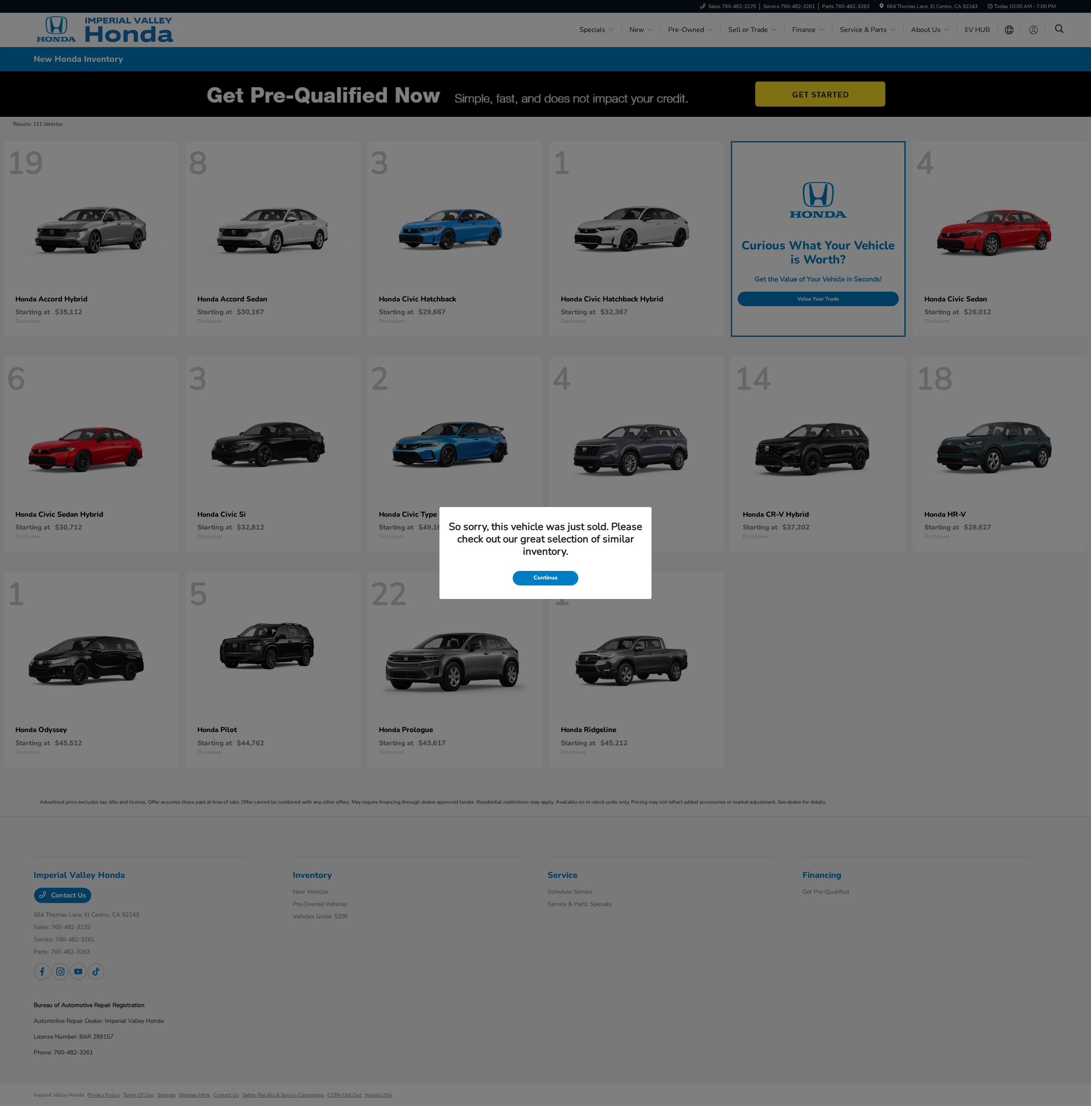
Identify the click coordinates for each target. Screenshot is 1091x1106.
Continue (545, 578)
